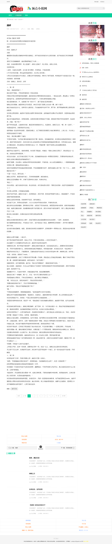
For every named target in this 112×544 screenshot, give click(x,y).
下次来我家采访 (86, 181)
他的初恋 (84, 95)
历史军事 (83, 204)
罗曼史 (91, 207)
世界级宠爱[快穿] (86, 149)
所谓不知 (84, 85)
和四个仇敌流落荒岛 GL (88, 190)
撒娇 (16, 447)
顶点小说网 (85, 541)
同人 (82, 211)
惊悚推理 (83, 207)
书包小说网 (24, 436)
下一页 (57, 395)
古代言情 (83, 219)
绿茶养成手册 (85, 122)
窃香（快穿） (85, 67)
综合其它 (98, 223)
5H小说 (84, 523)
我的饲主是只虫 (86, 140)
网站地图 (96, 1)
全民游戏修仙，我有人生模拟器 (90, 63)
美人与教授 (85, 194)
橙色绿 (84, 176)
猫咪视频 (28, 520)
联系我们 (102, 1)
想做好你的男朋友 (87, 153)
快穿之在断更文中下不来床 (89, 162)
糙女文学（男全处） (87, 158)
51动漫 (59, 442)
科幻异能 (98, 211)
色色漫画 (24, 439)
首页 (10, 15)
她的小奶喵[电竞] (86, 104)
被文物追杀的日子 (87, 113)
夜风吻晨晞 (69, 447)
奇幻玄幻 (92, 219)
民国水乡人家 (85, 135)
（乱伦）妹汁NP (58, 439)
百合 (82, 215)
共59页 (63, 395)
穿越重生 (89, 211)
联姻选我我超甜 (86, 126)
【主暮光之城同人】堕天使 (89, 90)
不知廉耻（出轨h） (84, 527)
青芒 (83, 144)
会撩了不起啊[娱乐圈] (88, 131)
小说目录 (18, 15)
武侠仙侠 (83, 223)
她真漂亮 (84, 99)
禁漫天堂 (24, 442)
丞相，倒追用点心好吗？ (88, 108)
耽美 (91, 223)
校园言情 (89, 215)
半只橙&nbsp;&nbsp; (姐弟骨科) (90, 72)
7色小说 (58, 436)
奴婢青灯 (84, 172)
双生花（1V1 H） (84, 530)
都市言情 (14, 388)
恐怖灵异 (92, 204)
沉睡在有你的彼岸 (87, 185)
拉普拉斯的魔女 (86, 81)
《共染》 (84, 167)
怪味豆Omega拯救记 (87, 76)
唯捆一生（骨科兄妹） (28, 530)
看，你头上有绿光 (87, 117)
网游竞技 (99, 207)
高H (26, 15)
